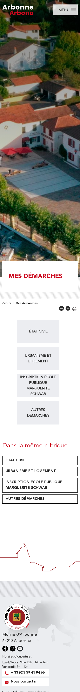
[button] (61, 308)
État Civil (38, 331)
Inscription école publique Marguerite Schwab (38, 385)
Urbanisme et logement (38, 358)
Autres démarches (38, 413)
